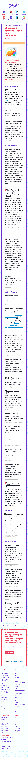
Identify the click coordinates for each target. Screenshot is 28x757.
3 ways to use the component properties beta (13, 428)
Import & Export (5, 689)
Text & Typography (6, 704)
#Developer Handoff (10, 536)
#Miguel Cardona (17, 422)
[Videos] (5, 359)
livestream (9, 100)
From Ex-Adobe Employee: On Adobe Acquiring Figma (13, 241)
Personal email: (9, 647)
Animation (4, 672)
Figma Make (4, 724)
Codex (16, 719)
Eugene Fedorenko (19, 754)
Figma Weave (4, 732)
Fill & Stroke (4, 685)
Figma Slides (4, 730)
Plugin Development (20, 700)
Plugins (3, 695)
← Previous (6, 625)
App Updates (4, 673)
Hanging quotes (12, 414)
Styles (3, 703)
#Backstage (8, 272)
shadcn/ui (17, 728)
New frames (10, 111)
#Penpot (16, 354)
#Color (6, 304)
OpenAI (16, 726)
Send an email (5, 743)
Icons (16, 695)
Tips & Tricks (18, 708)
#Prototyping (8, 387)
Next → (17, 625)
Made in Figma (18, 697)
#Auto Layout (8, 422)
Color (16, 679)
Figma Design (4, 723)
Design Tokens (18, 693)
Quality (16, 702)
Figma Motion (5, 726)
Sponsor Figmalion (6, 741)
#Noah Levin (15, 586)
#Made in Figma (9, 354)
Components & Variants (5, 680)
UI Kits (16, 711)
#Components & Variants (11, 445)
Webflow (17, 732)
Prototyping (4, 699)
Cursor (16, 721)
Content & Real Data (20, 682)
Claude (16, 717)
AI (15, 673)
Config (16, 681)
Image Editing (5, 687)
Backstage (17, 677)
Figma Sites (4, 728)
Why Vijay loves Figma (14, 308)
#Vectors (7, 409)
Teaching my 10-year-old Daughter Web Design (14, 485)
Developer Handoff (6, 682)
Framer (16, 723)
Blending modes (12, 295)
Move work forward (13, 90)
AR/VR (16, 675)
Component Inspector (14, 514)
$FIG (16, 672)
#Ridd (20, 445)
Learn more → (9, 79)
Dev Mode (4, 717)
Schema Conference (20, 704)
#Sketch (7, 355)
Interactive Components (4, 692)
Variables (3, 706)
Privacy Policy (11, 657)
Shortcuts (4, 701)
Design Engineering (20, 690)
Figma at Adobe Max (13, 590)
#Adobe (14, 272)
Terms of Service (19, 657)
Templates (17, 706)
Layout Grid (4, 694)
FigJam (3, 719)
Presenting (4, 697)
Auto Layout (4, 675)
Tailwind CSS (18, 730)
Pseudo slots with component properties (13, 466)
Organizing (17, 699)
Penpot (16, 323)
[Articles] (5, 149)
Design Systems (19, 691)
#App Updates (8, 106)
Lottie (16, 724)
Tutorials (17, 710)
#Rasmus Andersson (10, 565)
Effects (3, 683)
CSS (16, 688)
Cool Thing (17, 684)
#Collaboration (8, 186)
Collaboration (5, 677)
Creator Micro (18, 686)
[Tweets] (5, 90)
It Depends (10, 276)
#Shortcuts (8, 460)
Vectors (3, 708)
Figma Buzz (4, 721)
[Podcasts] (5, 276)
